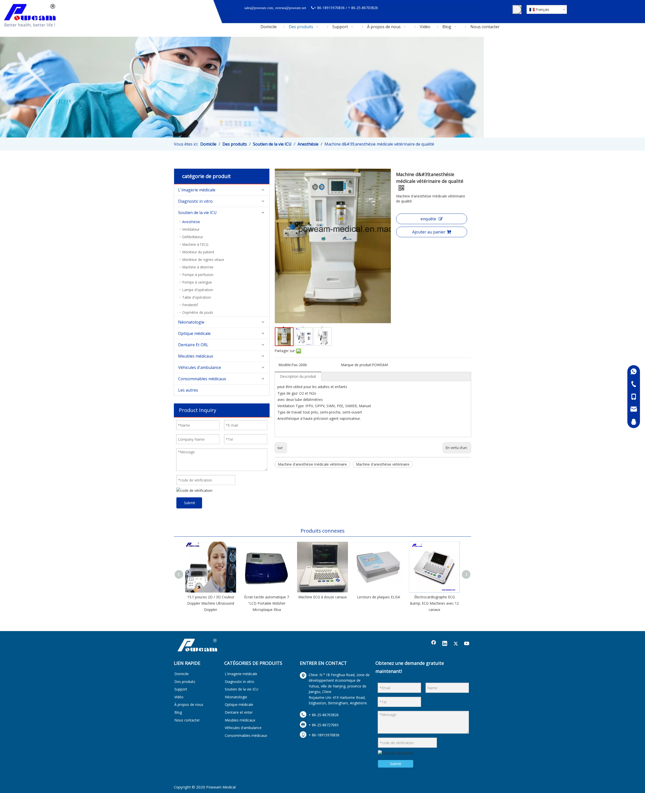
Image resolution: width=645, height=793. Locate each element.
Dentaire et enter (239, 712)
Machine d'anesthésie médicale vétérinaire (312, 464)
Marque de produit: (356, 364)
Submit (189, 502)
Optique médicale (194, 333)
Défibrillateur (192, 236)
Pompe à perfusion (197, 274)
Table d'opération (196, 297)
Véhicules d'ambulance (199, 367)
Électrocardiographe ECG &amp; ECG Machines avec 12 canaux (434, 603)
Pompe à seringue (197, 282)
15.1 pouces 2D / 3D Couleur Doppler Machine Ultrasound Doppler (210, 603)
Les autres (188, 390)
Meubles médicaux (195, 356)
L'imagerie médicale (196, 190)
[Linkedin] (445, 644)
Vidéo (178, 697)
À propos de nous (188, 704)
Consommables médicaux (202, 379)
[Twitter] (456, 644)
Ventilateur (191, 229)
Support (180, 689)
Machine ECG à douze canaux (322, 597)
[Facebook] (434, 644)
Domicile (181, 673)
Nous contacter (187, 720)
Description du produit (298, 376)
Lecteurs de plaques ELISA (378, 597)
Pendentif (190, 304)
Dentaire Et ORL (193, 345)
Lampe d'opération (197, 289)
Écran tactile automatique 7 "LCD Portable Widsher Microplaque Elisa (266, 603)
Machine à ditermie (197, 267)
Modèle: (285, 364)
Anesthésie (191, 221)
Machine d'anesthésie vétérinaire (382, 464)
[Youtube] (467, 644)
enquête (428, 219)
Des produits (184, 681)
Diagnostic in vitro (195, 201)
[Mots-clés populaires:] (517, 9)
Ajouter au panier (428, 232)
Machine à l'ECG (195, 244)
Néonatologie (191, 322)
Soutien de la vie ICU (197, 212)
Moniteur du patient (198, 252)
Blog (178, 712)
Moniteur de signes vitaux (203, 259)
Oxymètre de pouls (197, 312)
